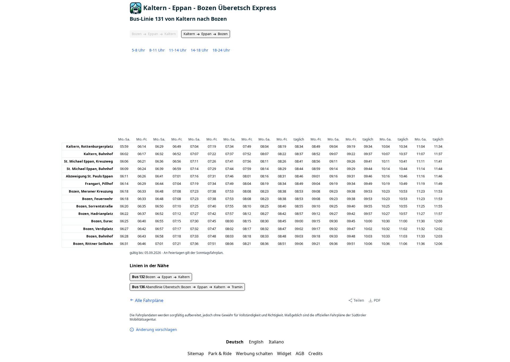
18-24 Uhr (221, 50)
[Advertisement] (255, 96)
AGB (300, 353)
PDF (377, 300)
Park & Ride (220, 353)
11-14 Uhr (177, 50)
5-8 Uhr (138, 50)
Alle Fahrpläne (148, 300)
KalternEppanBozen (206, 33)
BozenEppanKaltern (154, 33)
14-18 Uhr (199, 50)
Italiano (276, 342)
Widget (284, 353)
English (257, 342)
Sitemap (196, 353)
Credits (315, 353)
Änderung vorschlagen (156, 329)
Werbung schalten (254, 353)
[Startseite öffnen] (136, 8)
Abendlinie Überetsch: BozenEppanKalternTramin (187, 286)
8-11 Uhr (157, 50)
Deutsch (235, 342)
